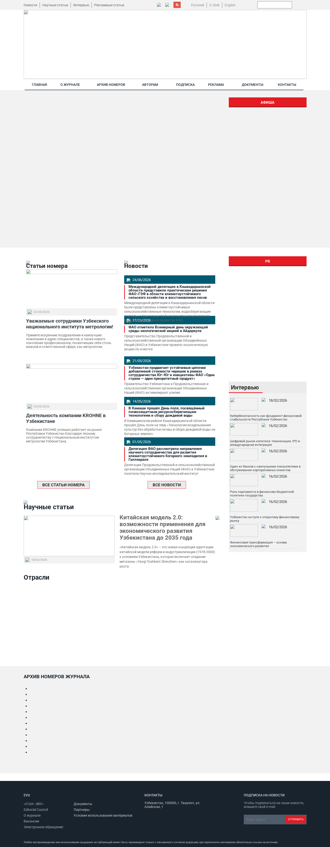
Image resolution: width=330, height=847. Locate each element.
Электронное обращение (43, 827)
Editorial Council (36, 810)
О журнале (70, 85)
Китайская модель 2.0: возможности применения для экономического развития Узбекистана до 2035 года (162, 527)
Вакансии (31, 821)
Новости (30, 5)
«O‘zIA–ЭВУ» (34, 804)
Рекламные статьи (109, 5)
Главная (39, 85)
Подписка (185, 85)
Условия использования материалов (103, 815)
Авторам (150, 85)
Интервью (81, 5)
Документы (252, 85)
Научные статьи (55, 5)
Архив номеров (111, 85)
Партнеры (82, 810)
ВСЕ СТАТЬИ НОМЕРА (63, 484)
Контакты (287, 85)
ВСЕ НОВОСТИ (167, 484)
